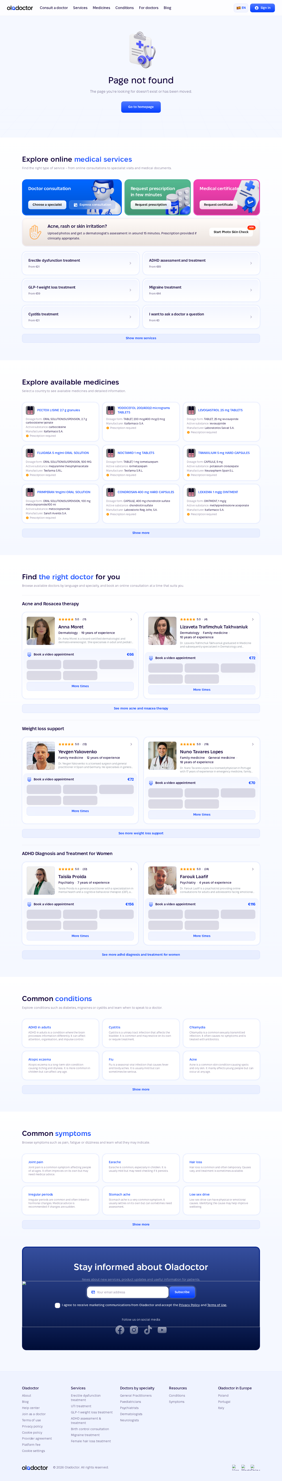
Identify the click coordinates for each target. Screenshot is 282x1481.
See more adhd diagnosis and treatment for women (141, 954)
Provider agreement (37, 1438)
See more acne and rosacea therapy (141, 708)
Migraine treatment (85, 1435)
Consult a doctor (54, 8)
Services (80, 8)
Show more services (141, 338)
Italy (221, 1408)
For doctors (148, 8)
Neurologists (129, 1420)
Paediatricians (130, 1401)
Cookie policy (32, 1432)
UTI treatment (81, 1406)
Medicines (101, 8)
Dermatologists (131, 1414)
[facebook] (120, 1330)
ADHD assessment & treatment (86, 1421)
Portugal (224, 1401)
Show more (140, 533)
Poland (223, 1395)
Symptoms (176, 1401)
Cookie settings (33, 1451)
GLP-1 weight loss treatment (91, 1412)
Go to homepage (141, 107)
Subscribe (182, 1292)
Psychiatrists (129, 1408)
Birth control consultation (90, 1429)
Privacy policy (32, 1426)
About (26, 1395)
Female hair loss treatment (91, 1441)
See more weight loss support (141, 833)
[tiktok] (148, 1330)
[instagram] (134, 1330)
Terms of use (31, 1420)
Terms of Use (217, 1305)
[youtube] (162, 1330)
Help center (31, 1408)
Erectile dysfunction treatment (86, 1398)
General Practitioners (136, 1395)
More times (80, 686)
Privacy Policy (189, 1305)
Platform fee (31, 1444)
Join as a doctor (33, 1414)
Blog (167, 8)
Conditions (124, 8)
